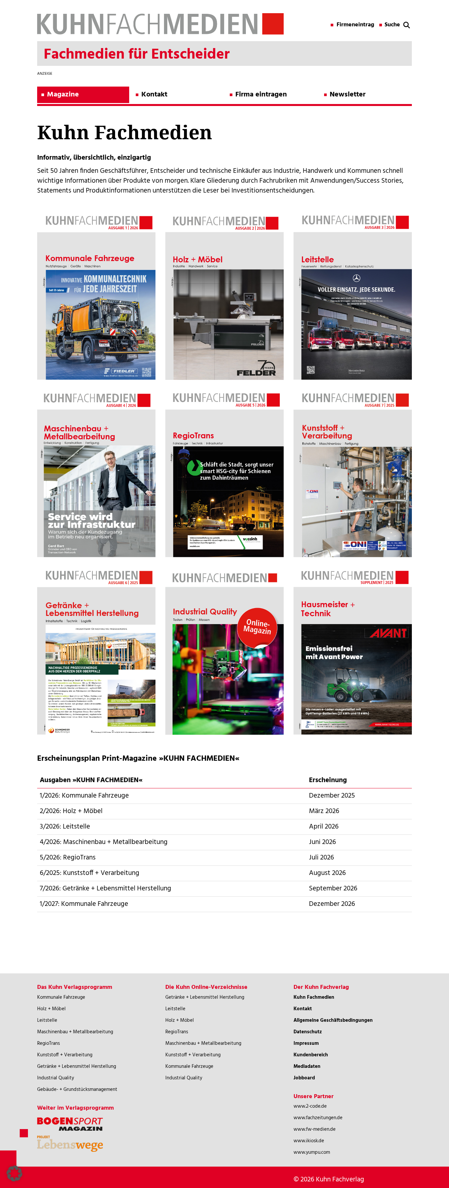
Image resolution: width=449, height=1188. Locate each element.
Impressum (306, 1043)
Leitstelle (47, 1020)
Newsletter (348, 94)
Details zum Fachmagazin (96, 331)
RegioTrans (48, 1043)
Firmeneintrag (355, 25)
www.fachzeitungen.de (318, 1118)
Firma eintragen (261, 94)
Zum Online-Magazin (96, 356)
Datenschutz (308, 1032)
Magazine (63, 94)
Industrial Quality (55, 1078)
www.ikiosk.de (309, 1141)
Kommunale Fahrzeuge (61, 997)
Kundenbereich (311, 1055)
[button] (14, 1173)
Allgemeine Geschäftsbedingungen (333, 1020)
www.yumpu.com (312, 1152)
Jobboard (304, 1078)
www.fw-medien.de (315, 1129)
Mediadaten (307, 1066)
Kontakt (154, 94)
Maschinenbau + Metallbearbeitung (75, 1032)
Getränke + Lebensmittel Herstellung (76, 1066)
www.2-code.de (310, 1106)
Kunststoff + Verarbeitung (64, 1055)
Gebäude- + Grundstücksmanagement (77, 1090)
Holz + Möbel (51, 1009)
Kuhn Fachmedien (314, 997)
